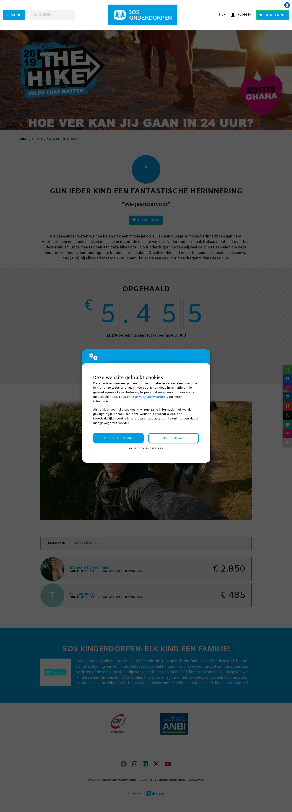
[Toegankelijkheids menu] (287, 5)
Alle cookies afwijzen (146, 449)
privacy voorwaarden (150, 397)
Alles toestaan (118, 438)
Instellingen (174, 438)
